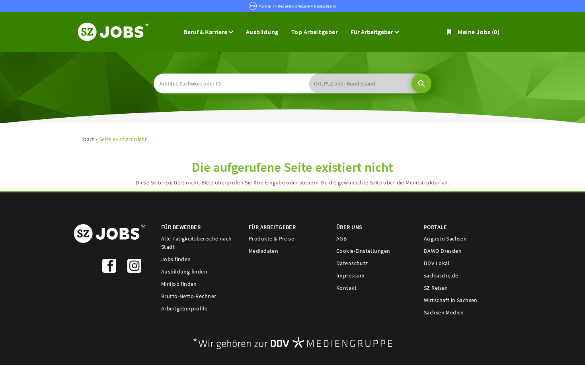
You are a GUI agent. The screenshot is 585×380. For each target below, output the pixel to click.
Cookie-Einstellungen (363, 250)
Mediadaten (263, 250)
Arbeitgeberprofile (184, 308)
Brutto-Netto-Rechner (188, 296)
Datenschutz (352, 263)
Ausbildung (262, 32)
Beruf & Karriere (205, 32)
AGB (341, 238)
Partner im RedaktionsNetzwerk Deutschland (297, 6)
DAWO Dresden (443, 250)
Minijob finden (179, 283)
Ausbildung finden (184, 271)
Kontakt (346, 287)
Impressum (350, 275)
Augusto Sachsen (445, 238)
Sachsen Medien (444, 312)
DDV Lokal (437, 263)
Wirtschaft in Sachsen (451, 300)
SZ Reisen (436, 287)
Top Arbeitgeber (314, 32)
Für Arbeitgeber (372, 32)
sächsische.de (441, 275)
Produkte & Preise (271, 238)
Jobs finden (176, 259)
